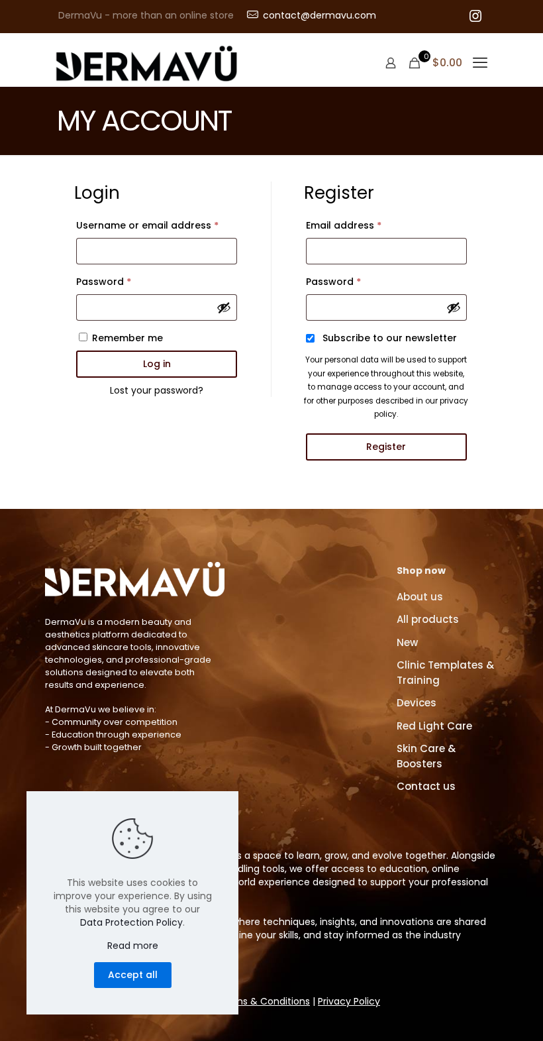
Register (386, 446)
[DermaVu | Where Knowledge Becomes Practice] (146, 63)
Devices (416, 703)
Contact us (426, 786)
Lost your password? (156, 390)
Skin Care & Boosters (426, 756)
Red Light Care (434, 726)
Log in (157, 363)
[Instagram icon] (475, 17)
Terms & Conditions (264, 1001)
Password (124, 281)
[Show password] (224, 307)
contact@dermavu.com (319, 15)
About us (420, 597)
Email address (365, 225)
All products (428, 619)
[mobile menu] (480, 63)
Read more (132, 945)
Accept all (133, 974)
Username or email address (157, 225)
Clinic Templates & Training (445, 672)
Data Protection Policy (131, 922)
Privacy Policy (349, 1001)
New (407, 642)
